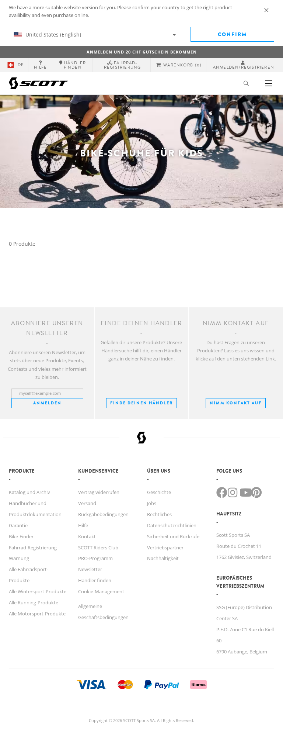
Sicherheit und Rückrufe (173, 536)
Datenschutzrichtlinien (171, 525)
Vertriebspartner (165, 547)
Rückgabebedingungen (103, 514)
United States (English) (52, 34)
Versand (87, 503)
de (21, 65)
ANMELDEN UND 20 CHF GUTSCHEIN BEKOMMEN (142, 52)
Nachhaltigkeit (163, 558)
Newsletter (90, 569)
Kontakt (87, 536)
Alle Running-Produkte (33, 602)
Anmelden (47, 403)
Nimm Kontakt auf (236, 403)
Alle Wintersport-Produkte (37, 591)
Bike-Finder (21, 536)
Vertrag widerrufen (98, 492)
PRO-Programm (95, 558)
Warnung (19, 558)
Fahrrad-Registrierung (33, 547)
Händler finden (94, 580)
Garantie (18, 525)
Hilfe (83, 525)
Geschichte (159, 492)
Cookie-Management (101, 591)
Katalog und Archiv (29, 492)
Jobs (151, 503)
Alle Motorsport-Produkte (37, 613)
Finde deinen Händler (141, 403)
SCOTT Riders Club (98, 547)
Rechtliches (159, 514)
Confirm (232, 34)
